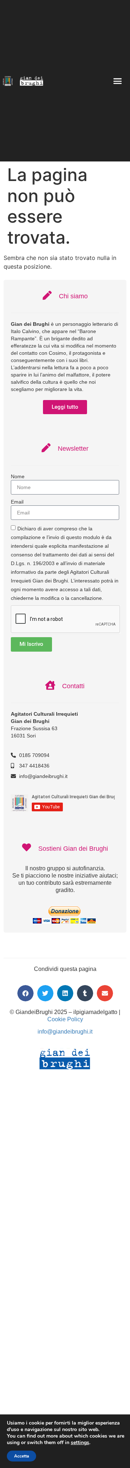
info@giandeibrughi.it (65, 1032)
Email (17, 502)
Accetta (21, 1456)
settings (80, 1442)
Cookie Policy (65, 1019)
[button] (118, 81)
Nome (18, 476)
